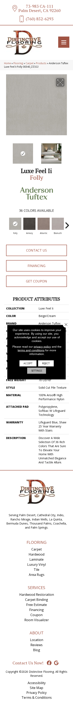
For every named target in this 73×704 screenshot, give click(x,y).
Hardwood (36, 554)
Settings (36, 370)
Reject (46, 363)
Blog (36, 650)
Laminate (36, 559)
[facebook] (49, 663)
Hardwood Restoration (36, 594)
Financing (36, 266)
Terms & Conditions (36, 697)
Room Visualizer (36, 620)
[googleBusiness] (56, 663)
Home (7, 63)
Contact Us (36, 250)
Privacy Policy (36, 692)
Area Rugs (36, 574)
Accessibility (37, 683)
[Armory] (29, 224)
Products (41, 63)
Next (67, 151)
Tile (36, 569)
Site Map (36, 688)
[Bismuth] (58, 224)
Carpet (29, 63)
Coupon (36, 615)
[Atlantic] (43, 224)
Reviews (36, 645)
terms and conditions (31, 350)
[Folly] (15, 224)
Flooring (18, 63)
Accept (28, 363)
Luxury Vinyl (36, 564)
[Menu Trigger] (63, 42)
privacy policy (42, 346)
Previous (6, 151)
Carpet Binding (36, 599)
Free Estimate (36, 604)
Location (36, 640)
